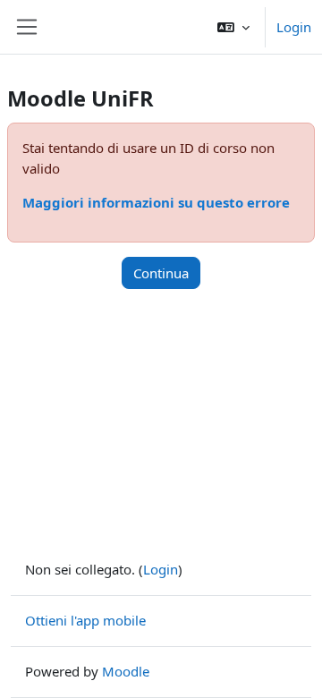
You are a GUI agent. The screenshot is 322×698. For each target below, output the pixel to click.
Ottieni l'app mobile (85, 620)
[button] (233, 27)
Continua (161, 273)
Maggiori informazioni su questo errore (156, 202)
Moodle (125, 671)
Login (293, 27)
